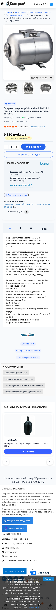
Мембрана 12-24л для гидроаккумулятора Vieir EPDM (26, 444)
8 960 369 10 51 (11, 556)
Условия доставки (19, 185)
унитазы (39, 511)
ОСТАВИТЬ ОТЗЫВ (14, 571)
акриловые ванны (25, 511)
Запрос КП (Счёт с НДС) (29, 154)
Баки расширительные (16, 372)
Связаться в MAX (15, 528)
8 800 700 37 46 (11, 552)
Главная (8, 12)
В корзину (34, 146)
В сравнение (40, 77)
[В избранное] (51, 77)
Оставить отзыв (37, 126)
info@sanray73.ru (12, 548)
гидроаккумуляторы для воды (19, 379)
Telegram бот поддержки (18, 521)
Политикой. (34, 607)
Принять (49, 579)
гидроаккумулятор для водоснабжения (23, 391)
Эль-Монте (44, 163)
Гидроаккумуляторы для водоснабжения (24, 385)
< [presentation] (6, 462)
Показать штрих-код (17, 195)
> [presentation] (49, 462)
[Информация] (3, 3)
